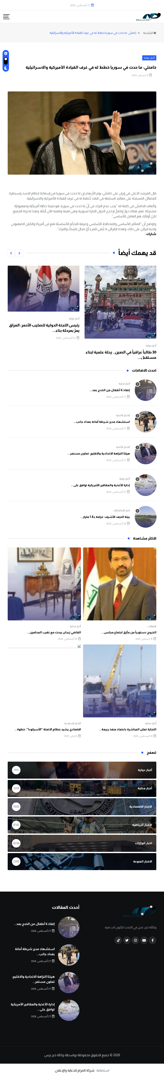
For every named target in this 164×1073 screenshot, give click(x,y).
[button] (19, 253)
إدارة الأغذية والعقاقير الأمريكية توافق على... (100, 485)
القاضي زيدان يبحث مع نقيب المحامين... (54, 632)
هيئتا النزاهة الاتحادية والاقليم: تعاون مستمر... (98, 453)
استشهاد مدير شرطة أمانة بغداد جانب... (101, 421)
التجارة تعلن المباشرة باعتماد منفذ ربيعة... (127, 729)
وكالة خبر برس (54, 1055)
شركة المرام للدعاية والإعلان (74, 1070)
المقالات (151, 626)
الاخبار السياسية (72, 723)
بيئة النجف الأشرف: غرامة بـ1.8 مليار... (105, 517)
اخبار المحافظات (121, 510)
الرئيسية (148, 32)
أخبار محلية (124, 383)
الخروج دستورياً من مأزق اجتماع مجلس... (128, 632)
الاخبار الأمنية (123, 415)
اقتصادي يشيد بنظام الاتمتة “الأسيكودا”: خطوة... (48, 729)
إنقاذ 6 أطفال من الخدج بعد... (110, 390)
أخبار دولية (151, 345)
